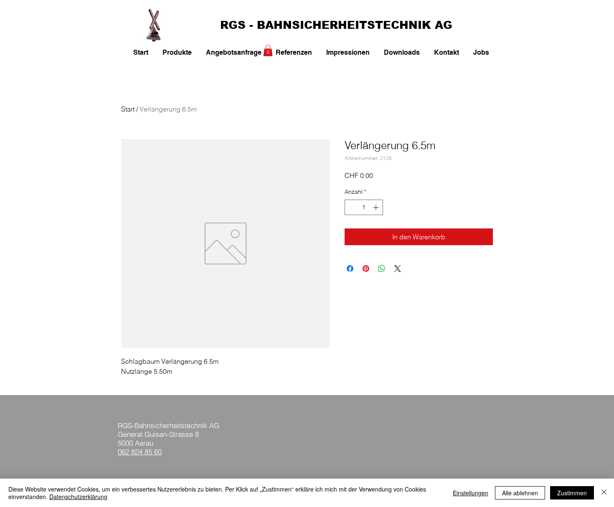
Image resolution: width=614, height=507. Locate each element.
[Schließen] (604, 492)
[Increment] (376, 207)
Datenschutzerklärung (78, 496)
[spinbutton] (363, 207)
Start (127, 109)
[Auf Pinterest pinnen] (366, 269)
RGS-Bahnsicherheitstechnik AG (168, 425)
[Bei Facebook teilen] (350, 269)
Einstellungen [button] (470, 493)
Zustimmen (572, 493)
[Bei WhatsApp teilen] (382, 269)
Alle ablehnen (520, 493)
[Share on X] (398, 269)
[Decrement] (351, 207)
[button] (268, 50)
